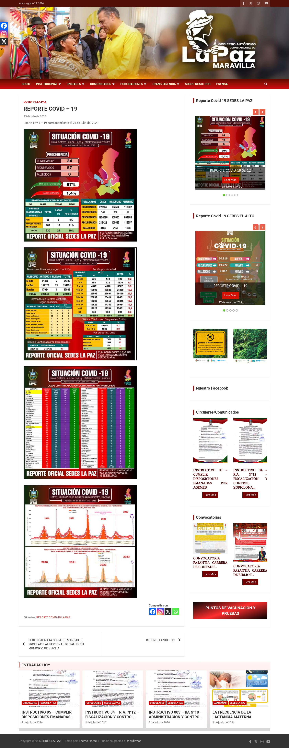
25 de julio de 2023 (35, 116)
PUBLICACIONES (131, 84)
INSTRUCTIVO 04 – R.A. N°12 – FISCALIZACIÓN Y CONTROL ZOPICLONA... (250, 479)
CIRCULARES (30, 703)
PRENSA (222, 84)
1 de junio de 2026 (224, 722)
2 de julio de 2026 (32, 722)
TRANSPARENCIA (164, 84)
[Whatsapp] (175, 611)
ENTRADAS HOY (35, 665)
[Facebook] (152, 611)
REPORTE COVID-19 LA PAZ (53, 617)
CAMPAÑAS (220, 703)
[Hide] (1, 49)
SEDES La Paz (48, 703)
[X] (168, 611)
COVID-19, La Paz (35, 101)
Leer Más (230, 180)
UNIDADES (74, 84)
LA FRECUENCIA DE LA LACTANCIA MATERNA (232, 714)
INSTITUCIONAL (46, 84)
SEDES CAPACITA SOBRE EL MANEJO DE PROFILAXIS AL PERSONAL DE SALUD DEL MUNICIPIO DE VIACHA (57, 644)
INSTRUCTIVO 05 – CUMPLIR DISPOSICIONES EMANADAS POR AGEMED (210, 479)
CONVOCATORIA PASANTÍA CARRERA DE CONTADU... (210, 562)
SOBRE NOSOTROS (197, 84)
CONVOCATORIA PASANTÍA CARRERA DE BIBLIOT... (250, 570)
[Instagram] (160, 611)
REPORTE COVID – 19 (160, 640)
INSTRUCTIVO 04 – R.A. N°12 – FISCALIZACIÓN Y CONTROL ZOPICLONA (112, 717)
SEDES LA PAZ (51, 741)
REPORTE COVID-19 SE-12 (230, 171)
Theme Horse (88, 741)
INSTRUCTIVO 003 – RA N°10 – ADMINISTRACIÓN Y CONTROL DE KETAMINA (175, 717)
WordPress (134, 741)
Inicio (26, 84)
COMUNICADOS (100, 84)
